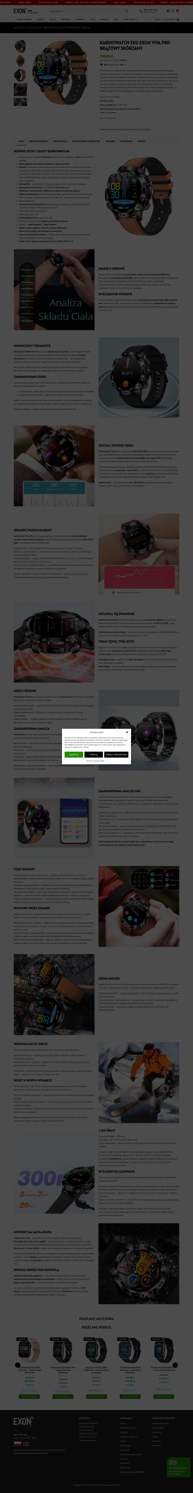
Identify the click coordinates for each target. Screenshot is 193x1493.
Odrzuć (94, 755)
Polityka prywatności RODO (95, 761)
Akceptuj (74, 755)
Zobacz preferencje (116, 755)
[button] (127, 732)
